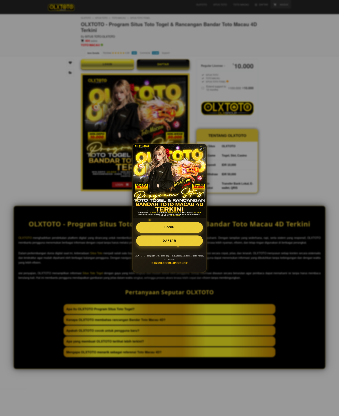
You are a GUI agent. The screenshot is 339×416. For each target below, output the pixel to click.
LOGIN (169, 227)
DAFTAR (169, 240)
